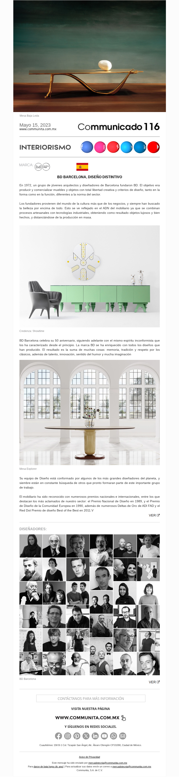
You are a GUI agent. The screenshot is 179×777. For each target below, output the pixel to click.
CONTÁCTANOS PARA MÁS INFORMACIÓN (91, 698)
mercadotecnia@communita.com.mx (107, 762)
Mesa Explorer (28, 468)
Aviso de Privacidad (89, 757)
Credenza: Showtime (31, 331)
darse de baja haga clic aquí (48, 766)
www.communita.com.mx (37, 129)
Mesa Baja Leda (29, 115)
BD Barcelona (27, 678)
